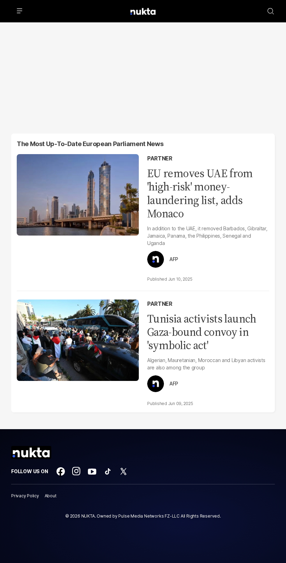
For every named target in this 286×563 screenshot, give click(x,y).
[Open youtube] (92, 471)
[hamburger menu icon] (19, 11)
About (51, 495)
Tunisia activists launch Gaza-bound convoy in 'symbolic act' (201, 332)
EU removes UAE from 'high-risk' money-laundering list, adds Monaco (200, 193)
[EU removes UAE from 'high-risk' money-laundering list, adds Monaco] (78, 194)
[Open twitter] (123, 471)
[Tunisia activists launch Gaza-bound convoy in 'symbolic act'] (78, 339)
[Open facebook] (61, 471)
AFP (174, 259)
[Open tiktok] (108, 471)
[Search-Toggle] (270, 11)
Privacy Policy (25, 495)
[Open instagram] (76, 471)
